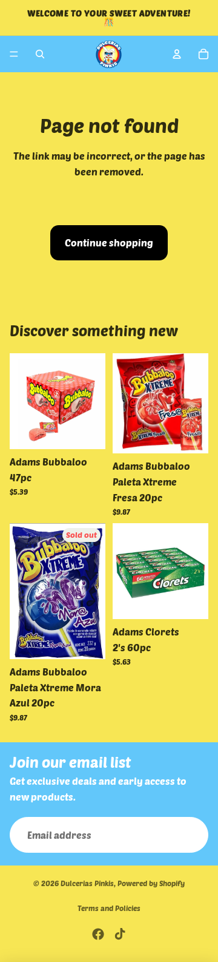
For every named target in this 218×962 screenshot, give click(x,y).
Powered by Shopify (151, 883)
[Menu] (14, 54)
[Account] (177, 54)
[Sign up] (190, 835)
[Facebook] (98, 934)
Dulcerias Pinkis (87, 883)
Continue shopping (109, 242)
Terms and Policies (109, 908)
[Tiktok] (120, 934)
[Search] (40, 54)
